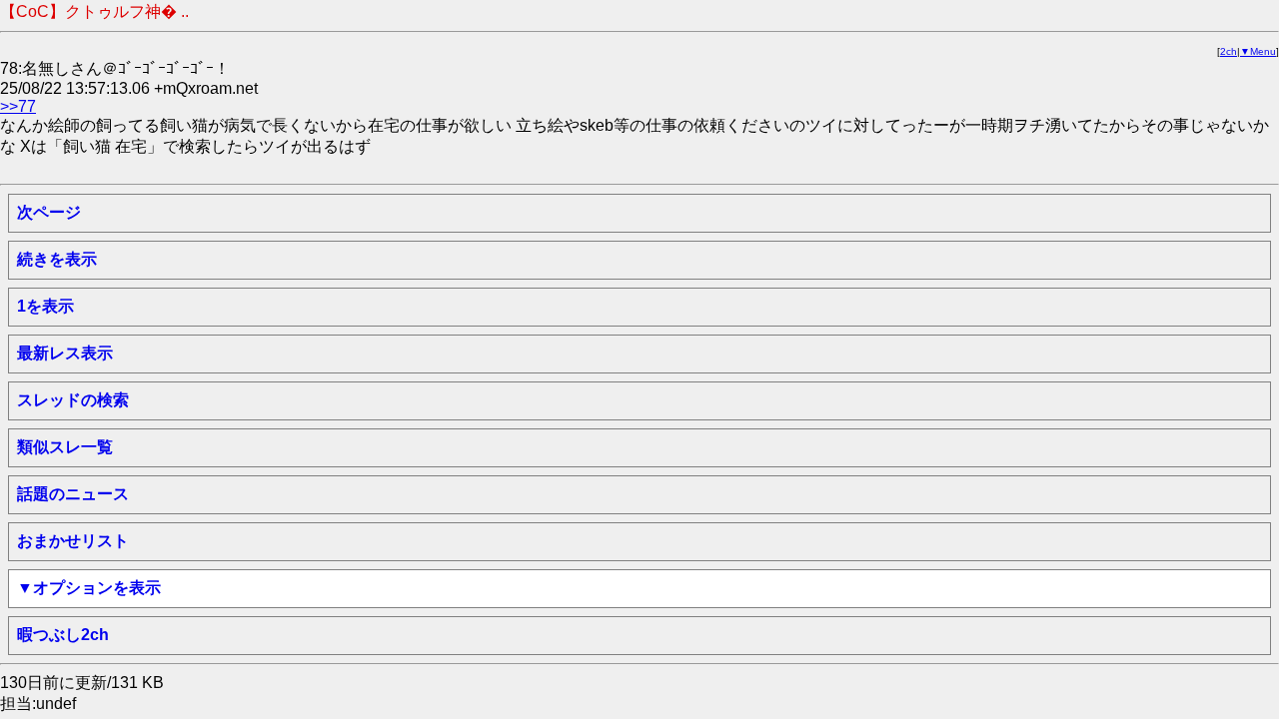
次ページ (49, 212)
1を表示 (45, 306)
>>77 (18, 106)
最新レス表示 (65, 353)
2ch (1228, 51)
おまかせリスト (73, 540)
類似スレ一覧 (65, 446)
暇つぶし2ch (63, 634)
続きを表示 (57, 259)
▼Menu (1258, 51)
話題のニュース (73, 493)
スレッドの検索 (73, 399)
